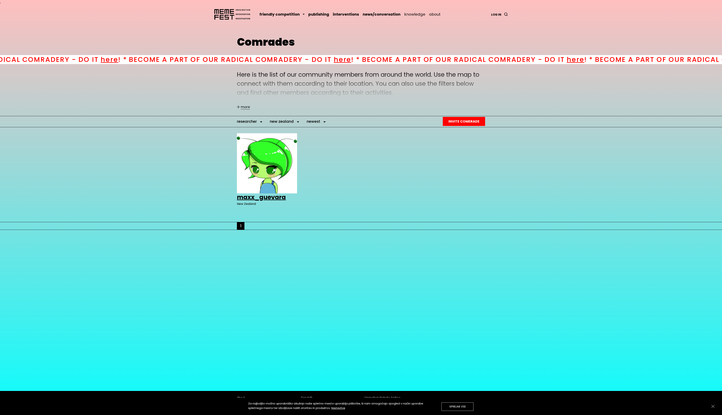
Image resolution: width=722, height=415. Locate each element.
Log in (496, 14)
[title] (506, 14)
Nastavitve (338, 408)
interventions (346, 14)
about (435, 14)
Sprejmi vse (457, 406)
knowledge (414, 14)
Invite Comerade (463, 121)
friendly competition (279, 14)
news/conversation (381, 14)
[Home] (234, 14)
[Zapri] (713, 406)
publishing (318, 14)
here (50, 59)
